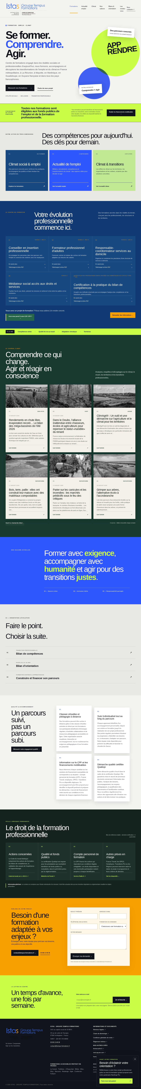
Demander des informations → (122, 315)
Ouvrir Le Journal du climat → (15, 523)
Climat (94, 6)
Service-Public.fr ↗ (80, 876)
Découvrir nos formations (20, 88)
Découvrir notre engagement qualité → (26, 749)
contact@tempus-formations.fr (60, 1046)
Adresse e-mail (104, 911)
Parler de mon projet (45, 88)
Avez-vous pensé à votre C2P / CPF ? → (20, 317)
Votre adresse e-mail (82, 994)
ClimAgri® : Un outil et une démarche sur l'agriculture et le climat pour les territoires (114, 418)
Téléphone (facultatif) (79, 922)
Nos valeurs (102, 7)
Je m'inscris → (121, 1000)
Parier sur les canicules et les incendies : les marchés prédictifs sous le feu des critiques (69, 494)
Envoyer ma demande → (82, 956)
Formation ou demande (107, 922)
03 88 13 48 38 (45, 953)
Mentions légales (99, 1029)
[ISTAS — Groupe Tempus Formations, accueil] (38, 8)
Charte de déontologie (101, 1033)
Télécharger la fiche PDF (27, 267)
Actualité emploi (84, 7)
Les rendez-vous (122, 8)
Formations (74, 6)
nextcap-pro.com (99, 1052)
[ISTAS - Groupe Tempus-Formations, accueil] (25, 1033)
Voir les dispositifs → (112, 876)
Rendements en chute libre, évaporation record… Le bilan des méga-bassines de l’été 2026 (26, 424)
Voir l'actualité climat (114, 186)
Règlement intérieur (100, 1041)
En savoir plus (27, 264)
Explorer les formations (27, 186)
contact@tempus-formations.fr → (25, 953)
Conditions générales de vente (103, 1037)
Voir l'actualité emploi (70, 186)
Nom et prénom (76, 911)
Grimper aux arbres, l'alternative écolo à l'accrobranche (108, 492)
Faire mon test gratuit (116, 1081)
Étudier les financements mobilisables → (121, 113)
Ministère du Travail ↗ (48, 876)
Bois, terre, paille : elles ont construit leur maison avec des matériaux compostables (26, 492)
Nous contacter (130, 8)
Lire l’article (26, 448)
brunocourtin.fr (98, 1048)
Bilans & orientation (112, 7)
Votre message (76, 932)
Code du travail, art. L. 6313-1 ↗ (18, 876)
